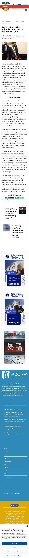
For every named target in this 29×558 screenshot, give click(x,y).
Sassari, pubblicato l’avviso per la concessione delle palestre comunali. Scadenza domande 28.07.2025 (18, 231)
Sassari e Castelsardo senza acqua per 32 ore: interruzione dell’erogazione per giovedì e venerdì (15, 421)
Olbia (5, 455)
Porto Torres (7, 461)
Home (3, 35)
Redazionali (7, 477)
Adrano (6, 467)
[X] (12, 197)
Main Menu (6, 6)
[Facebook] (26, 10)
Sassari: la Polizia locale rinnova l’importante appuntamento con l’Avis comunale (14, 427)
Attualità (4, 22)
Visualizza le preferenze (14, 552)
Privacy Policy (17, 555)
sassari (16, 200)
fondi (6, 200)
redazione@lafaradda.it (16, 493)
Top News (22, 21)
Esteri (5, 470)
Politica (8, 22)
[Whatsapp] (21, 197)
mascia (11, 200)
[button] (26, 526)
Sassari (12, 22)
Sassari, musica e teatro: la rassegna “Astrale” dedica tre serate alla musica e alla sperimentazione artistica (14, 414)
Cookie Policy (10, 555)
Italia (5, 473)
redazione (8, 21)
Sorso (5, 464)
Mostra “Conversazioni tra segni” (13, 409)
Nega (14, 547)
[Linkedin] (17, 197)
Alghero (6, 458)
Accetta (14, 543)
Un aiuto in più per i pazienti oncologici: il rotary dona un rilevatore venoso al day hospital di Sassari (11, 214)
